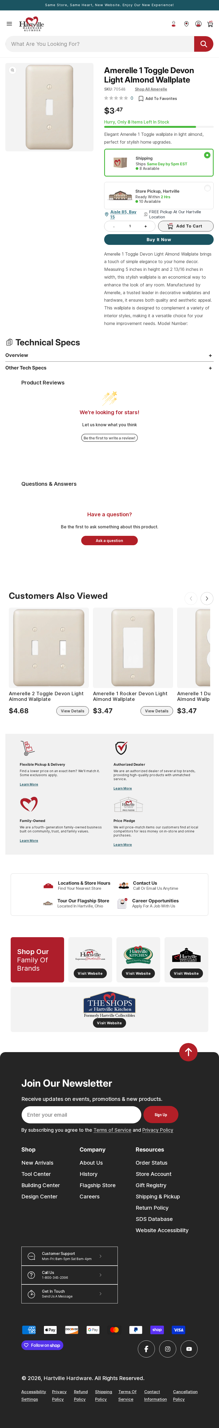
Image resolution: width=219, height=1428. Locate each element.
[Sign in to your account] (198, 24)
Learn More (29, 784)
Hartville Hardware (68, 1378)
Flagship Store (98, 1185)
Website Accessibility (162, 1230)
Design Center (39, 1196)
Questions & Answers (49, 484)
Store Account (153, 1174)
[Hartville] (186, 24)
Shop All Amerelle (151, 89)
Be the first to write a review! (109, 438)
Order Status (151, 1163)
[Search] (203, 44)
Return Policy (152, 1208)
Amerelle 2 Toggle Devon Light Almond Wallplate (46, 696)
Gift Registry (151, 1185)
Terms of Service (112, 1130)
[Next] (207, 598)
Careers (90, 1196)
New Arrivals (37, 1163)
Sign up (161, 1114)
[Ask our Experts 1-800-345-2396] (174, 24)
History (88, 1174)
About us (91, 1163)
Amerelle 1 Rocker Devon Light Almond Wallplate (130, 696)
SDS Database (154, 1219)
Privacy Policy (157, 1130)
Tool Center (36, 1174)
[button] (9, 24)
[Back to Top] (188, 1052)
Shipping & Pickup (158, 1196)
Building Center (40, 1185)
